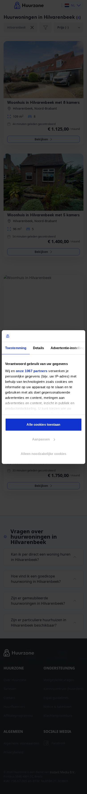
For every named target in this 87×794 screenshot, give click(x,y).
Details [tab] (38, 348)
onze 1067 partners (32, 371)
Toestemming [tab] (15, 348)
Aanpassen (41, 439)
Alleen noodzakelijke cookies (43, 454)
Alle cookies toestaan (43, 424)
